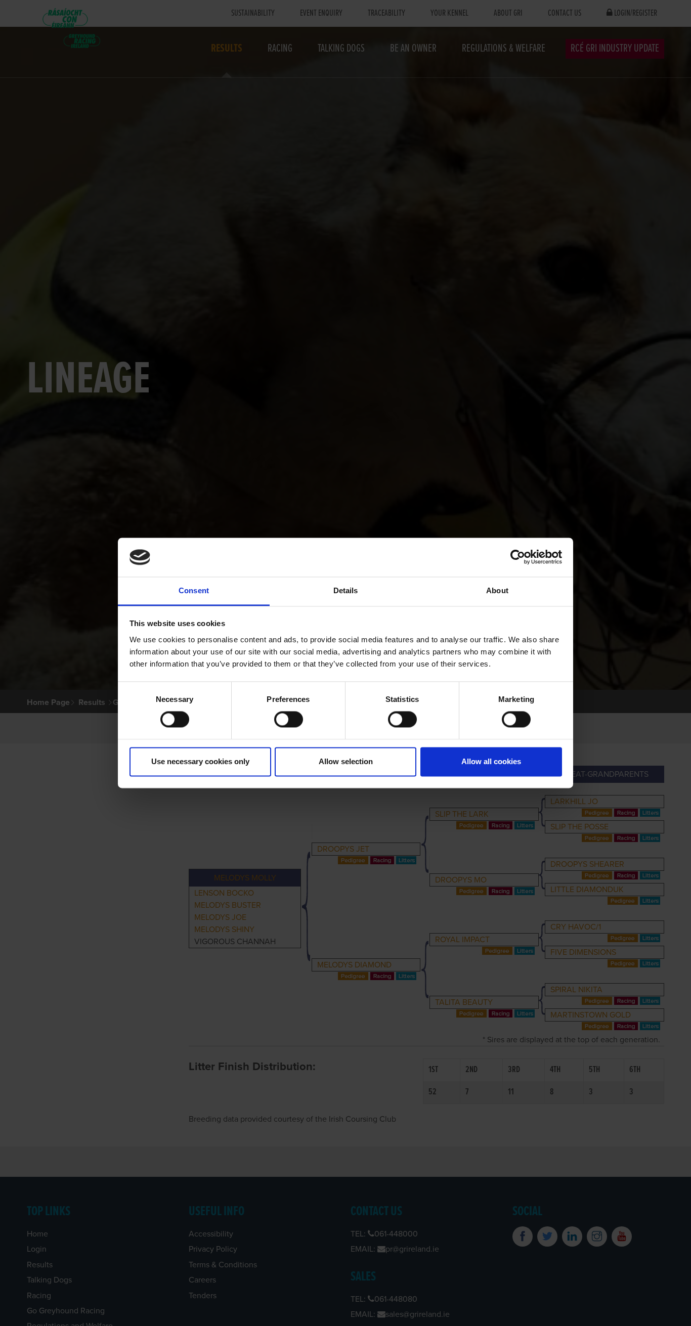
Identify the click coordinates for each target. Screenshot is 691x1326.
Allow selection (346, 761)
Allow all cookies (491, 761)
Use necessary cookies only (200, 761)
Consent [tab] (194, 590)
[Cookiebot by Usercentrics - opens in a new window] (517, 557)
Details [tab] (345, 590)
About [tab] (497, 590)
